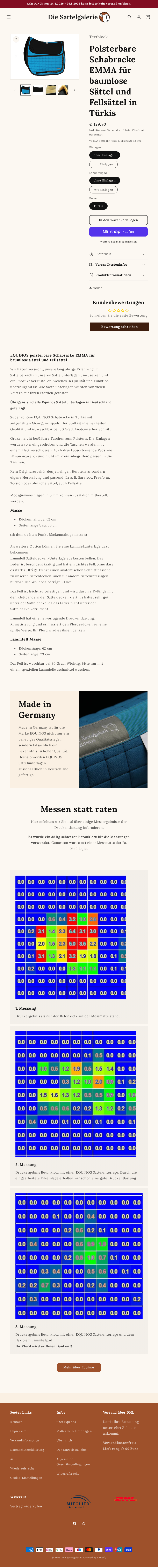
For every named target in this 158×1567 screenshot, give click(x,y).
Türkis (98, 206)
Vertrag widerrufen (26, 1506)
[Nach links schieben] (14, 90)
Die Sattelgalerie (72, 1557)
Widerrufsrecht (68, 1473)
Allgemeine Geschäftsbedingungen (73, 1461)
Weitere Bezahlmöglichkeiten (118, 241)
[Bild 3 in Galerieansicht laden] (50, 90)
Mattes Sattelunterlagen (74, 1431)
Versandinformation (24, 1440)
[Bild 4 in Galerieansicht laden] (63, 90)
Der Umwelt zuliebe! (72, 1450)
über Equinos (66, 1422)
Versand (112, 130)
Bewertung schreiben (119, 327)
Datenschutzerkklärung (27, 1450)
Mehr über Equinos (79, 1367)
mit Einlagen (103, 164)
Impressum (18, 1431)
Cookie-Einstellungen (26, 1478)
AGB (13, 1459)
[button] (8, 17)
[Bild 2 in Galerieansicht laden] (38, 90)
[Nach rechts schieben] (74, 90)
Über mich (64, 1440)
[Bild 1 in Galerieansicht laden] (25, 90)
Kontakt (16, 1422)
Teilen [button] (98, 288)
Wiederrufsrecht (22, 1468)
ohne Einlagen (105, 155)
